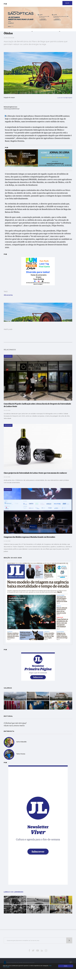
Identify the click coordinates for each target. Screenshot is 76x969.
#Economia (8, 295)
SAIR (67, 3)
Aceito (65, 966)
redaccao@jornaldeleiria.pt (11, 108)
